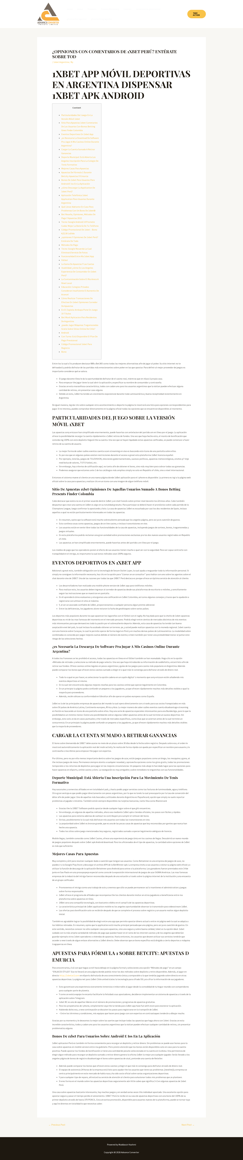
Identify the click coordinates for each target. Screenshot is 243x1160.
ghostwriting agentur (101, 19)
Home (70, 9)
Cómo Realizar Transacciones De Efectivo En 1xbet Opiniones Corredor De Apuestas (79, 302)
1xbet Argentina (61, 62)
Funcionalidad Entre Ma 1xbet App (77, 256)
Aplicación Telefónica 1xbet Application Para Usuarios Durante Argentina (77, 199)
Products (92, 9)
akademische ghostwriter (148, 9)
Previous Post (57, 1124)
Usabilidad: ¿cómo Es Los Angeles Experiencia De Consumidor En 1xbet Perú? (78, 271)
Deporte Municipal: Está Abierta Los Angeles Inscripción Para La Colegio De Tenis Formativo (79, 161)
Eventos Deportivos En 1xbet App (77, 134)
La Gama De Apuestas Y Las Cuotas (77, 264)
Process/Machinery (110, 9)
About (80, 9)
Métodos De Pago (69, 245)
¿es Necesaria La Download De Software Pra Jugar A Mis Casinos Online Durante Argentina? (80, 142)
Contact (127, 9)
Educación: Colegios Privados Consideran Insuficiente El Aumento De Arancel (80, 290)
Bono (64, 351)
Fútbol (64, 260)
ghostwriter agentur (77, 19)
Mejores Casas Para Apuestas (75, 168)
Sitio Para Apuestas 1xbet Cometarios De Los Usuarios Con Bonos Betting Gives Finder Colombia (79, 126)
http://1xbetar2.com (69, 975)
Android (65, 332)
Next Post (188, 1124)
